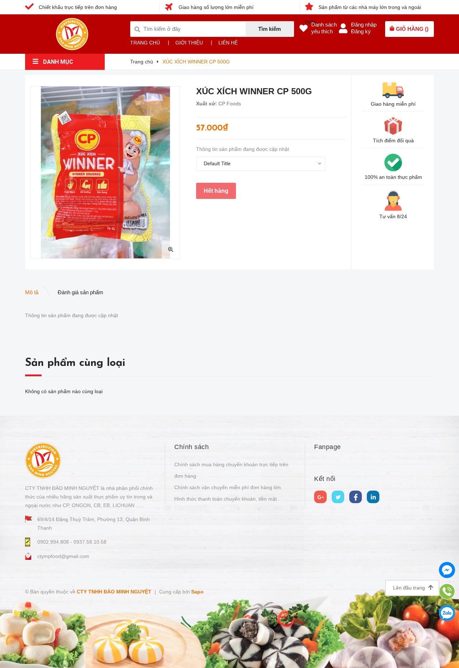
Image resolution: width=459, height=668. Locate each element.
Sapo (197, 592)
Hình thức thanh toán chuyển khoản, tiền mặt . (227, 499)
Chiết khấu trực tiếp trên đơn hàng (77, 7)
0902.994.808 (53, 542)
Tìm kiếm (269, 29)
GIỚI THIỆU (189, 43)
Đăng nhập (364, 25)
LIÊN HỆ (228, 43)
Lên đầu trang (409, 588)
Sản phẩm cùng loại (75, 363)
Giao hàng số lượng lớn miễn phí (215, 7)
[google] (320, 497)
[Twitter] (338, 497)
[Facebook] (355, 497)
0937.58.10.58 (90, 542)
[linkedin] (373, 497)
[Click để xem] (105, 172)
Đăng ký (361, 31)
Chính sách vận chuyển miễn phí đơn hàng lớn (227, 487)
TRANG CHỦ (145, 43)
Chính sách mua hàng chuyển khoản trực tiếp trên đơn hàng (231, 470)
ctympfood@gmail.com (63, 556)
